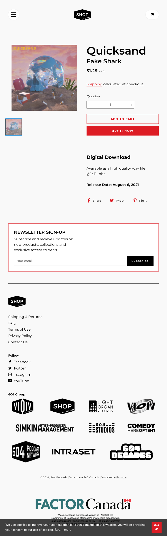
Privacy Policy (20, 336)
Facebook (22, 362)
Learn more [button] (63, 529)
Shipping (94, 84)
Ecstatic (121, 477)
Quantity (93, 96)
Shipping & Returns (25, 317)
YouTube (21, 381)
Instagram (22, 375)
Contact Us (18, 342)
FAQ (11, 323)
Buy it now (122, 130)
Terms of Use (19, 329)
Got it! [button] (156, 527)
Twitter (19, 368)
